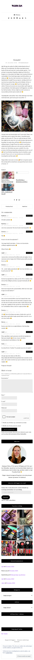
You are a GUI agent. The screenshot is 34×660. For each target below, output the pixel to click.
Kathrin (3, 215)
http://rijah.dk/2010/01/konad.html (11, 358)
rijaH (2, 253)
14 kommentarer (24, 62)
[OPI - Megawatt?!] (25, 517)
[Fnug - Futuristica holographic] (25, 532)
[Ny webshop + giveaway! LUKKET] (22, 175)
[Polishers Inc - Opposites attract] (9, 517)
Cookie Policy (9, 652)
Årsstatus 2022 (10, 579)
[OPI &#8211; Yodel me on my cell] (7, 187)
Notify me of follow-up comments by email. (15, 422)
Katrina (3, 223)
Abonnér (5, 497)
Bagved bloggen (10, 640)
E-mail (3, 401)
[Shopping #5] (9, 532)
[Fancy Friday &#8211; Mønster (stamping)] (7, 175)
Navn (3, 395)
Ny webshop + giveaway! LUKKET (21, 180)
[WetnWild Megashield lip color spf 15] (25, 548)
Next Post (24, 206)
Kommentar (5, 378)
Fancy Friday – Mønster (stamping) (7, 180)
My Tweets (4, 634)
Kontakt (17, 641)
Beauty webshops (23, 640)
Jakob (3, 583)
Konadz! (9, 365)
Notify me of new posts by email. (12, 426)
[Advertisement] (17, 38)
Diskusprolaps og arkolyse (18, 575)
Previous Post (9, 206)
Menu (17, 15)
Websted (4, 408)
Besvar (29, 215)
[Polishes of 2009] (9, 548)
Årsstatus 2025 (10, 566)
